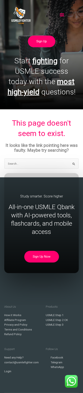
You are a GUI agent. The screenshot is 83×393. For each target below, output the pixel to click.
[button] (61, 14)
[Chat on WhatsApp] (71, 381)
